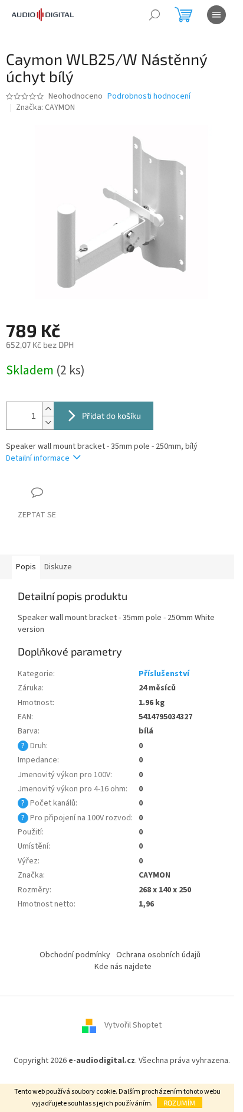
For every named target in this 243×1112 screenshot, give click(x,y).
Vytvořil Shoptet (133, 1026)
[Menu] (216, 15)
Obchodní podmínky (75, 955)
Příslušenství (164, 674)
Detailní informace (38, 458)
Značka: (45, 107)
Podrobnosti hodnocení (149, 96)
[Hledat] (154, 15)
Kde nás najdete (123, 967)
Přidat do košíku (111, 415)
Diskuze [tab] (58, 567)
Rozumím (179, 1102)
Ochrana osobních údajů (158, 955)
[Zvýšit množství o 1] (48, 409)
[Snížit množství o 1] (48, 422)
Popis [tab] (26, 567)
